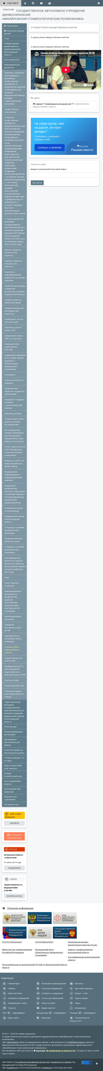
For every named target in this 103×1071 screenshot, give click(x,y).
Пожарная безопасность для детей (13, 627)
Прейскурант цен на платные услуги (14, 320)
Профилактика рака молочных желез (14, 540)
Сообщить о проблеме (49, 147)
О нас (6, 38)
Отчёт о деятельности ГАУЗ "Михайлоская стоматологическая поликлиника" (15, 450)
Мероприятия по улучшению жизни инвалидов (13, 639)
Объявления (80, 1008)
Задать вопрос (81, 998)
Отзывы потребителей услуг (13, 774)
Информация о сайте (17, 1003)
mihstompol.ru (13, 1042)
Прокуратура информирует (51, 1013)
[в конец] (98, 3)
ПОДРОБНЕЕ (14, 868)
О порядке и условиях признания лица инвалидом (15, 530)
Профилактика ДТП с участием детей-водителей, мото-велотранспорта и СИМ (15, 670)
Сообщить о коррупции (52, 993)
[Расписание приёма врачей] (33, 3)
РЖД (7, 577)
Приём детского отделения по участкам (12, 347)
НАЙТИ (38, 182)
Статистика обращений (52, 998)
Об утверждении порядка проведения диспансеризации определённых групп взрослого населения (14, 435)
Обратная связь (14, 993)
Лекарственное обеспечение (12, 110)
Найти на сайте (48, 1003)
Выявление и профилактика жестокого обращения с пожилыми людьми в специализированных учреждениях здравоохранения (15, 494)
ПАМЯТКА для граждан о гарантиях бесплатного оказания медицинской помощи (15, 290)
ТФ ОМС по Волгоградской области (51, 964)
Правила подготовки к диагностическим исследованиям (15, 422)
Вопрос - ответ (81, 993)
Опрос (77, 1003)
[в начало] (97, 1063)
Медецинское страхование (10, 798)
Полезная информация (20, 908)
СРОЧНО (12, 849)
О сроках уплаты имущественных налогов (12, 650)
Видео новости (48, 1008)
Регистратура (10, 726)
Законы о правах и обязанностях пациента (13, 252)
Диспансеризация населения (13, 617)
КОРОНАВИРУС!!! (11, 59)
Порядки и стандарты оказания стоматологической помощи (15, 403)
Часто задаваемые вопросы (12, 782)
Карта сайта (13, 1017)
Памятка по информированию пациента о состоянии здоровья (15, 276)
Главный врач (12, 25)
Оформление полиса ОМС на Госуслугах (14, 337)
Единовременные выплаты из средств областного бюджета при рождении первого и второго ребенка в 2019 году (15, 565)
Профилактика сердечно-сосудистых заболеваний (15, 391)
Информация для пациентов (12, 66)
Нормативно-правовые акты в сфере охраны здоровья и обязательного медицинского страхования (15, 362)
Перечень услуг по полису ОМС (13, 328)
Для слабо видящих (83, 988)
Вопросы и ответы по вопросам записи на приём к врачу (14, 463)
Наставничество (11, 804)
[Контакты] (49, 3)
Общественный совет (14, 685)
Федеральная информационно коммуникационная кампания (13, 476)
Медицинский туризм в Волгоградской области (15, 519)
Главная (38, 103)
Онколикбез (10, 374)
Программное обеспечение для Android (12, 742)
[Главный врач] (25, 3)
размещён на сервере (61, 1062)
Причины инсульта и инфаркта (14, 381)
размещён (47, 1067)
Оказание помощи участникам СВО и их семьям (14, 694)
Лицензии (45, 1017)
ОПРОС (13, 879)
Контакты (79, 983)
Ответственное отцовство (12, 584)
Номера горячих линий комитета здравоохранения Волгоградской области (12, 49)
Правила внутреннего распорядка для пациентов (15, 311)
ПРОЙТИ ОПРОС (14, 896)
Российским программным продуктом (32, 1062)
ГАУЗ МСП (12, 3)
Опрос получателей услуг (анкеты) (13, 767)
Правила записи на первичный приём (13, 301)
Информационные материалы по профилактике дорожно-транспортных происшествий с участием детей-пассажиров (13, 601)
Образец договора (13, 413)
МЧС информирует (14, 1013)
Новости (12, 1008)
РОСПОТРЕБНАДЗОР (12, 942)
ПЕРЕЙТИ (14, 823)
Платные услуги (12, 680)
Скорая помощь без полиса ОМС (14, 659)
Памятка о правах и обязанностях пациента (14, 264)
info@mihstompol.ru (76, 1042)
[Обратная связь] (41, 3)
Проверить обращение (18, 998)
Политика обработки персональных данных (14, 751)
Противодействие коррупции (12, 790)
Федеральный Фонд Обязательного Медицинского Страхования (49, 952)
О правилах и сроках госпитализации (14, 509)
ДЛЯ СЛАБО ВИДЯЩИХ (13, 815)
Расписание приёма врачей (14, 32)
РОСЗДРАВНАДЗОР (44, 942)
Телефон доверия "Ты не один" (14, 759)
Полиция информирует (83, 1013)
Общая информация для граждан (13, 733)
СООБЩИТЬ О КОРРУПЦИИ (14, 836)
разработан (12, 1067)
